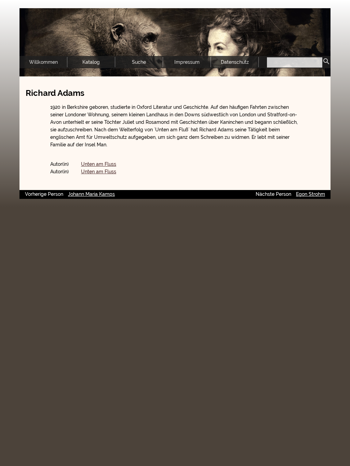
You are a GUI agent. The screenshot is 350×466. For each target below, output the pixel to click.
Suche (139, 62)
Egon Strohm (310, 194)
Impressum (187, 62)
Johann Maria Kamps (91, 194)
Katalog (91, 62)
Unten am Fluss (98, 164)
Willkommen (43, 62)
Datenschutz (235, 62)
